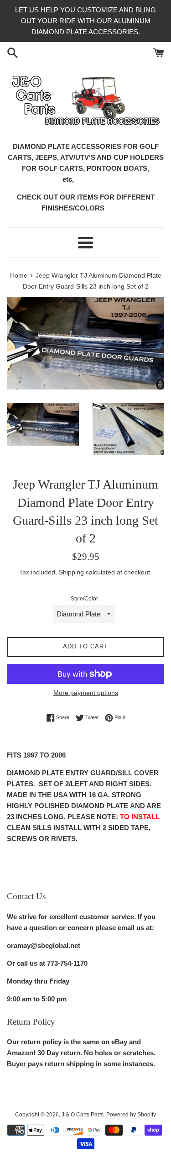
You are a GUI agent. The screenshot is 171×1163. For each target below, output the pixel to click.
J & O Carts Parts (83, 1114)
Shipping (71, 572)
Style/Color (84, 598)
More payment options (85, 692)
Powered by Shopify (131, 1114)
